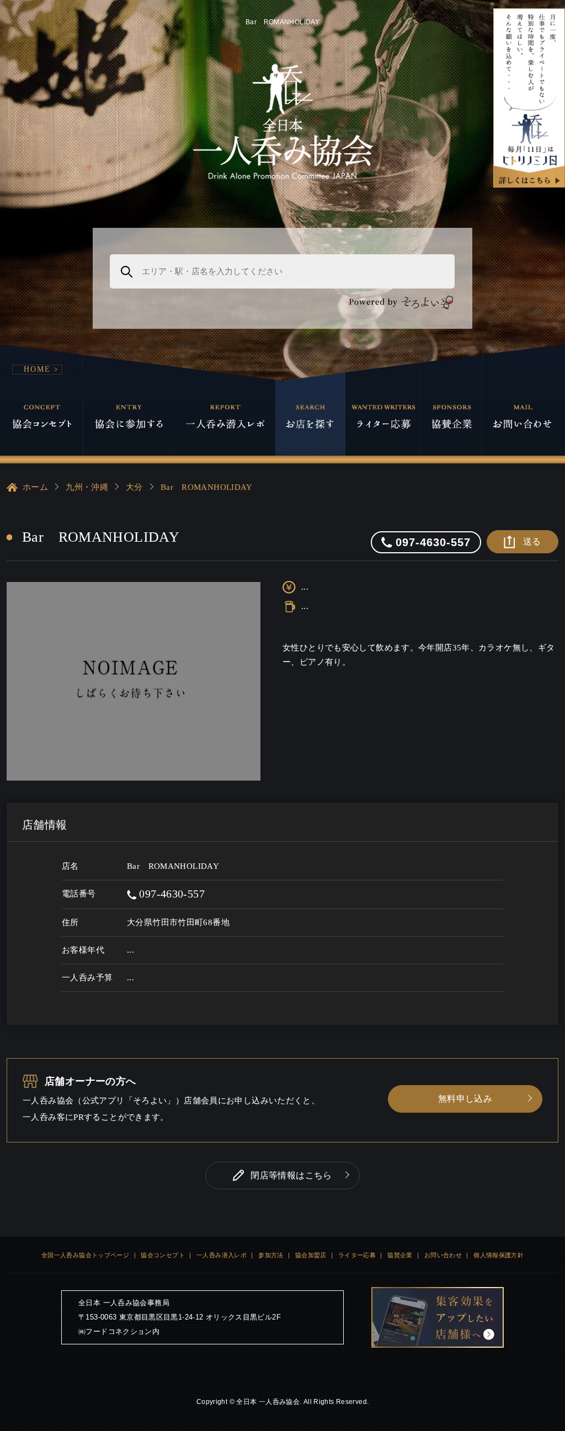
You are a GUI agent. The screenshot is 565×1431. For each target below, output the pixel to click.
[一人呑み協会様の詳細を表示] (529, 98)
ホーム (35, 487)
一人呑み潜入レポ (221, 1255)
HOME (37, 369)
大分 (134, 487)
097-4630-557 (170, 894)
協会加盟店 (311, 1255)
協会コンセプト (163, 1255)
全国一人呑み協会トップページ (85, 1255)
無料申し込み (465, 1098)
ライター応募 (357, 1255)
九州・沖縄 (87, 487)
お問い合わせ (443, 1255)
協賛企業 (400, 1255)
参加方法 (271, 1255)
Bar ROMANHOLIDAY (207, 487)
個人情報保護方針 (498, 1255)
